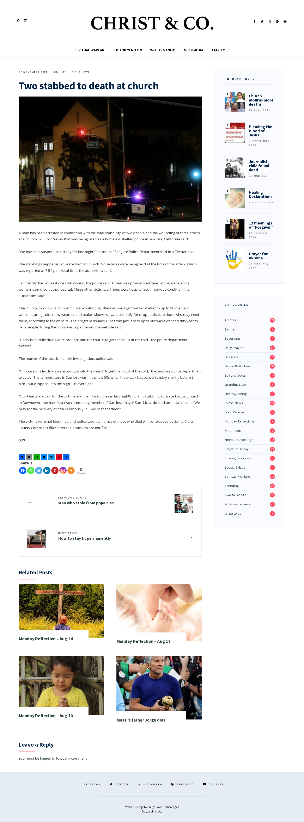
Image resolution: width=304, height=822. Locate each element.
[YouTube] (285, 21)
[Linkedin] (46, 470)
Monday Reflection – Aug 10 (46, 715)
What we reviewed (238, 504)
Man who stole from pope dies (86, 500)
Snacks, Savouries (238, 458)
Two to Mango (162, 50)
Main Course (234, 412)
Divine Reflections (238, 366)
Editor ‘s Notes (128, 50)
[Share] (67, 458)
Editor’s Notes (235, 375)
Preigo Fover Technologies (163, 807)
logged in (47, 758)
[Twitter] (262, 21)
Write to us (233, 513)
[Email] (30, 458)
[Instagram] (269, 21)
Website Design (134, 807)
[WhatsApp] (37, 458)
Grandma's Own (237, 384)
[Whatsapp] (30, 470)
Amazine (231, 320)
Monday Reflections (239, 421)
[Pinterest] (277, 21)
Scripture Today (237, 449)
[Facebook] (254, 21)
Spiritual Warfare (89, 50)
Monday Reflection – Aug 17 (143, 641)
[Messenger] (44, 458)
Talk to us (221, 50)
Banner (230, 329)
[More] (71, 470)
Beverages (233, 338)
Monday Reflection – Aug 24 (46, 639)
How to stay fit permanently (84, 536)
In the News (80, 72)
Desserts (231, 357)
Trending (232, 486)
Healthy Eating (236, 394)
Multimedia (193, 50)
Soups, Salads (235, 467)
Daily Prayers (234, 348)
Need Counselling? (239, 440)
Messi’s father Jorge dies (140, 720)
